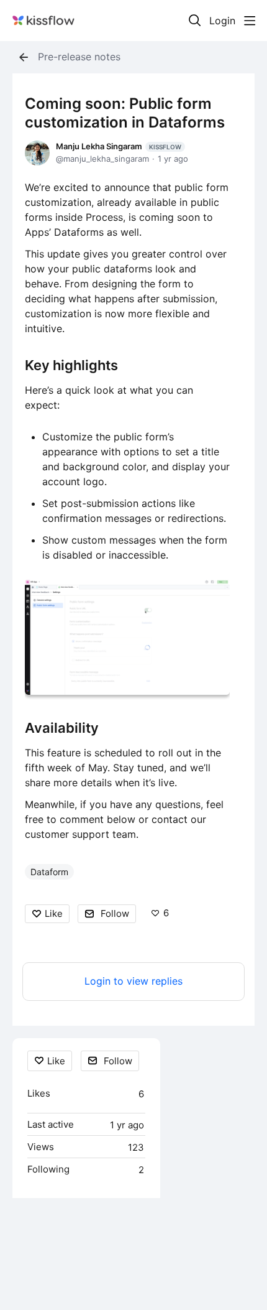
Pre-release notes (79, 57)
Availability (62, 728)
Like (54, 913)
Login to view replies (133, 981)
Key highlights (71, 365)
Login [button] (222, 21)
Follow (115, 913)
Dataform (49, 871)
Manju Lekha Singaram (118, 146)
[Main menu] (249, 20)
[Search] (195, 20)
